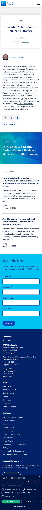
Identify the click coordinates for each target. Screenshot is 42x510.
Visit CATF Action (9, 407)
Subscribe (6, 403)
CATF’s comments (25, 104)
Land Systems (7, 437)
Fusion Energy (8, 431)
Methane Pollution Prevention (14, 444)
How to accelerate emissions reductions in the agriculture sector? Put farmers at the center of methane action (20, 182)
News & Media (8, 393)
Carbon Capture (8, 421)
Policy (21, 20)
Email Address (8, 298)
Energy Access (8, 427)
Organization (7, 309)
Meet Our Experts (9, 390)
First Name (7, 276)
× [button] (39, 477)
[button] (21, 507)
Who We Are (7, 386)
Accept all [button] (11, 501)
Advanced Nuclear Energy (12, 417)
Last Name (7, 287)
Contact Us (6, 341)
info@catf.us (12, 353)
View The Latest (9, 124)
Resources (6, 400)
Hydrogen (6, 448)
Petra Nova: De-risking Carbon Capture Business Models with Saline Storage (20, 150)
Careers (5, 396)
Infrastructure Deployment (13, 434)
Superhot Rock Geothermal (13, 451)
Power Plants (7, 441)
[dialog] (21, 492)
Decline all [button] (31, 501)
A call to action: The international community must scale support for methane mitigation (19, 222)
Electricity (6, 424)
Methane (25, 42)
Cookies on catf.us (15, 485)
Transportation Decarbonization (14, 454)
